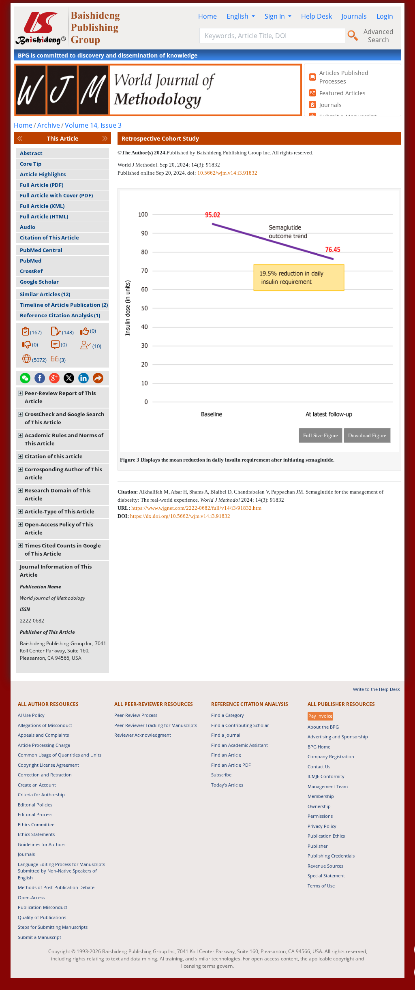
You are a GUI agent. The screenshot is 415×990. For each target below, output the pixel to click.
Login (384, 16)
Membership (321, 796)
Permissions (320, 816)
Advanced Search (379, 36)
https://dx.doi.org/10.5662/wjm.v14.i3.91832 (180, 516)
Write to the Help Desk (376, 689)
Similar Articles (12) (45, 294)
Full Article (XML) (42, 206)
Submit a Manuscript (39, 937)
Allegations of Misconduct (45, 725)
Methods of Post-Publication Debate (56, 887)
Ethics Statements (36, 834)
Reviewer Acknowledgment (142, 735)
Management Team (328, 786)
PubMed (30, 260)
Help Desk (316, 16)
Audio (27, 227)
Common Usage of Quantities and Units (59, 755)
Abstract (31, 153)
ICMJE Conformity (326, 776)
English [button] (238, 16)
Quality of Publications (42, 917)
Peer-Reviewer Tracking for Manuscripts (155, 725)
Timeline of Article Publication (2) (64, 304)
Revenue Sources (325, 866)
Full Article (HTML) (44, 216)
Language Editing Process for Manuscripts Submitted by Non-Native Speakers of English (61, 871)
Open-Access (31, 897)
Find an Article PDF (231, 765)
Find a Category (227, 715)
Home (207, 16)
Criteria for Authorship (41, 794)
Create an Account (37, 785)
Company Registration (331, 756)
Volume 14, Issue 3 (93, 125)
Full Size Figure (320, 435)
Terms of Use (321, 886)
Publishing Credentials (331, 856)
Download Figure (367, 435)
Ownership (319, 806)
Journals (354, 16)
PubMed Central (41, 250)
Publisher (317, 846)
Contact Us (319, 766)
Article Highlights (43, 174)
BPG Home (319, 747)
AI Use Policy (31, 715)
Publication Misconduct (42, 907)
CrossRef (31, 271)
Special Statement (326, 875)
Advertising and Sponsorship (338, 736)
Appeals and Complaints (43, 735)
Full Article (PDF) (41, 184)
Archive (48, 125)
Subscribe (221, 775)
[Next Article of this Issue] (105, 138)
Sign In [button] (276, 16)
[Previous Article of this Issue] (20, 138)
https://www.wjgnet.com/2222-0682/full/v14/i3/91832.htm (196, 508)
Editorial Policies (35, 805)
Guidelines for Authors (41, 844)
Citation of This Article (49, 237)
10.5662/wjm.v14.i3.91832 (227, 173)
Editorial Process (35, 814)
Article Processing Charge (44, 745)
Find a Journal (225, 735)
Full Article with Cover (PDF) (56, 195)
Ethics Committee (36, 824)
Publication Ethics (326, 836)
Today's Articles (227, 785)
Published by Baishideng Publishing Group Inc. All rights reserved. (240, 153)
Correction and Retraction (45, 775)
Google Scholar (39, 281)
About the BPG (323, 727)
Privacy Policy (322, 826)
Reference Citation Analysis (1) (60, 315)
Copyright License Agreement (48, 765)
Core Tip (30, 163)
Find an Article (226, 755)
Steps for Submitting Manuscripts (53, 927)
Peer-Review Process (135, 715)
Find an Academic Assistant (239, 745)
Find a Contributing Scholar (240, 725)
